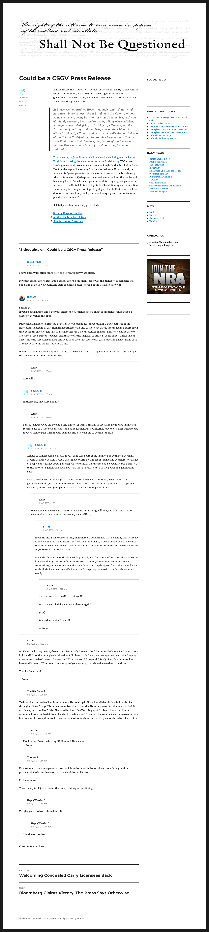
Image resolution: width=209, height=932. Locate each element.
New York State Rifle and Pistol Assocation (168, 126)
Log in (152, 212)
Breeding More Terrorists (68, 221)
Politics (22, 105)
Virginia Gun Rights (158, 192)
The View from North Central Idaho (165, 186)
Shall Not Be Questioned (30, 918)
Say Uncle (153, 180)
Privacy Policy (49, 918)
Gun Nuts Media (156, 165)
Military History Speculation (69, 217)
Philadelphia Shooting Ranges (163, 138)
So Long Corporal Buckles (67, 213)
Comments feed (156, 218)
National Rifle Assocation (160, 123)
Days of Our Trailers (158, 162)
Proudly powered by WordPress (72, 918)
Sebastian (23, 97)
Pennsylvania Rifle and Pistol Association (168, 132)
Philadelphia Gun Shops (160, 135)
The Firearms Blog (157, 183)
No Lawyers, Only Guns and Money (165, 171)
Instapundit (154, 168)
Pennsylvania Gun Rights (160, 177)
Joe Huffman (34, 261)
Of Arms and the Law (158, 174)
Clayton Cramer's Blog (159, 159)
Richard (31, 296)
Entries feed (154, 215)
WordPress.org (156, 221)
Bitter (46, 526)
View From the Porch (158, 189)
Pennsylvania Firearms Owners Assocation (168, 129)
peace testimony (84, 173)
